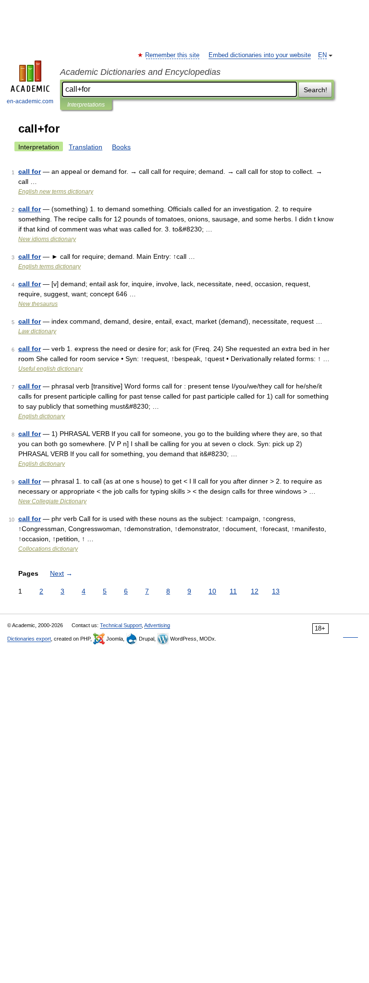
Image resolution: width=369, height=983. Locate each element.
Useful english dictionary (50, 368)
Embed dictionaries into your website (260, 55)
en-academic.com (30, 101)
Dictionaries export (29, 639)
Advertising (157, 625)
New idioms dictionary (47, 239)
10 (212, 591)
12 (254, 591)
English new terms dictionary (55, 191)
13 (276, 591)
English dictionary (41, 416)
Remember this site (172, 55)
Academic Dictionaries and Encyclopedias (140, 72)
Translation (85, 147)
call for (29, 171)
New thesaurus (38, 304)
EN (322, 55)
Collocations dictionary (48, 549)
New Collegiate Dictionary (52, 501)
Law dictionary (37, 331)
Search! (315, 90)
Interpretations (86, 104)
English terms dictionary (49, 266)
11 (233, 591)
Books (121, 147)
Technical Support (121, 625)
